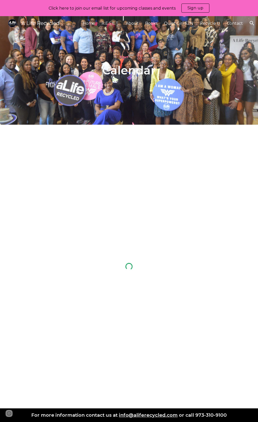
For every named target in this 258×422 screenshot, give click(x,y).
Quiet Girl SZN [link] (178, 23)
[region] (129, 8)
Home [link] (89, 23)
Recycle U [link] (210, 23)
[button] (252, 23)
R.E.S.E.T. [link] (110, 23)
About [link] (132, 23)
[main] (129, 70)
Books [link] (151, 23)
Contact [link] (235, 23)
